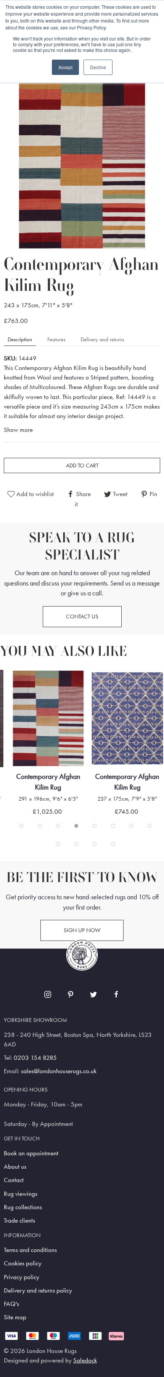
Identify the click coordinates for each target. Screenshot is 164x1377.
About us (15, 1167)
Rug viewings (20, 1194)
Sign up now (82, 930)
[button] (82, 164)
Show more (18, 430)
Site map (15, 1317)
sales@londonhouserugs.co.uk (58, 1071)
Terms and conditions (30, 1250)
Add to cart (82, 465)
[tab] (21, 826)
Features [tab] (56, 339)
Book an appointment (31, 1153)
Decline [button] (98, 67)
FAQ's (11, 1304)
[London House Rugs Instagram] (47, 994)
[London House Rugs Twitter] (93, 994)
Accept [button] (65, 67)
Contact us (82, 616)
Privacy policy (21, 1277)
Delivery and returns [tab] (102, 339)
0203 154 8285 (35, 1058)
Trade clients (19, 1220)
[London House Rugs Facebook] (116, 994)
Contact (14, 1180)
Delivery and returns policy (38, 1290)
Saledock (85, 1360)
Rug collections (23, 1207)
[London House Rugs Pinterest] (70, 994)
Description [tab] (20, 339)
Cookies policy (23, 1263)
